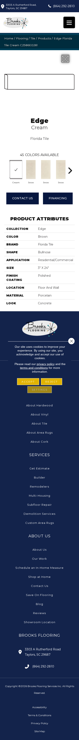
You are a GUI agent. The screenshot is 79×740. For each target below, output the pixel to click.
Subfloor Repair (39, 504)
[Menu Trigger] (69, 22)
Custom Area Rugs (39, 522)
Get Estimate (39, 468)
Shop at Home (39, 576)
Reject (51, 381)
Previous (6, 168)
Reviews (39, 613)
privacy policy (46, 363)
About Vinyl (39, 414)
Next (70, 168)
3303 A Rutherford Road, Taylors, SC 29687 (21, 6)
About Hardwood (39, 405)
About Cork (39, 441)
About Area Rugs (40, 432)
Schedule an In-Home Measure (39, 567)
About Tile (39, 423)
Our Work (39, 558)
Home (8, 38)
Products (44, 38)
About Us (39, 549)
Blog (39, 604)
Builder (39, 477)
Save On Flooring (39, 595)
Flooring (22, 38)
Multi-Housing (39, 495)
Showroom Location (39, 622)
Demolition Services (39, 513)
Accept (28, 381)
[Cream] (15, 169)
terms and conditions (34, 367)
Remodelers (39, 486)
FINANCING (58, 198)
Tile (33, 38)
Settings (39, 389)
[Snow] (30, 169)
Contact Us (22, 198)
